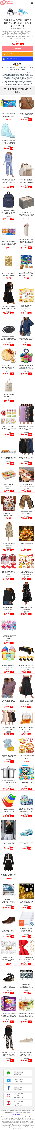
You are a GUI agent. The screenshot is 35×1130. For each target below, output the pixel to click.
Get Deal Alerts (11, 58)
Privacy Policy (17, 1114)
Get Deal (17, 49)
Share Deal (8, 54)
